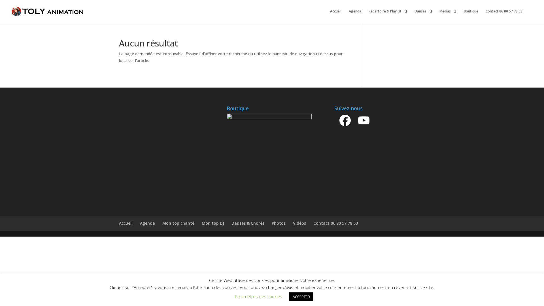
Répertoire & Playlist (385, 11)
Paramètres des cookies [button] (258, 296)
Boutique (471, 11)
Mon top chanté (178, 223)
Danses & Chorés (247, 223)
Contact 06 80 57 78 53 (504, 11)
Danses (420, 11)
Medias (445, 11)
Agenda (355, 11)
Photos (279, 223)
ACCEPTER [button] (301, 296)
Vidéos (299, 223)
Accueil (335, 11)
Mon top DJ (213, 223)
